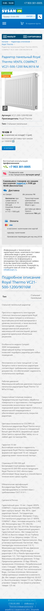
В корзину (8, 148)
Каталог (5, 41)
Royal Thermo (7, 44)
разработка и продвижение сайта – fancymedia (22, 609)
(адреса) (21, 183)
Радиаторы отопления (20, 41)
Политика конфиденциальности (21, 606)
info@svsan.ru (29, 603)
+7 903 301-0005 (14, 603)
